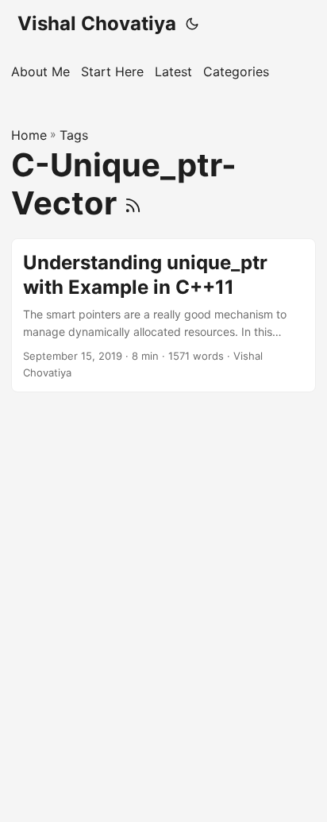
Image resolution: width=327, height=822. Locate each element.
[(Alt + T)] (192, 24)
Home (29, 135)
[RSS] (133, 202)
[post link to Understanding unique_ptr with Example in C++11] (163, 315)
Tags (74, 135)
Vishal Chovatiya (96, 23)
